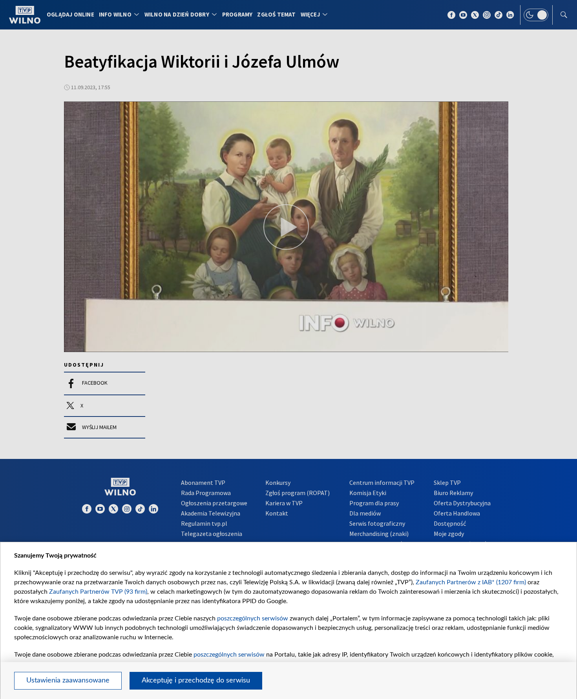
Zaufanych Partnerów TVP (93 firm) (98, 592)
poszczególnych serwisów (252, 618)
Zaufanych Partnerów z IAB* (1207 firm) (471, 582)
